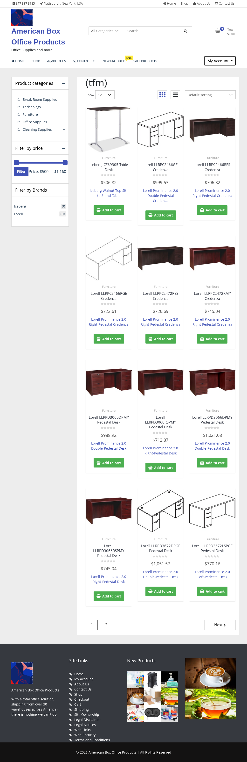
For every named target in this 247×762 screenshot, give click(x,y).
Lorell (18, 214)
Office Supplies (35, 122)
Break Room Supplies (40, 99)
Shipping (81, 709)
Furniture (109, 158)
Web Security (85, 735)
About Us (203, 3)
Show (90, 95)
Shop (184, 3)
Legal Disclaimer (87, 719)
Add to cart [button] (111, 210)
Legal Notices (85, 724)
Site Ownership (86, 714)
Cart (77, 704)
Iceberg (20, 206)
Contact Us (226, 3)
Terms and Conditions (92, 740)
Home (171, 3)
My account (83, 679)
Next (218, 624)
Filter (21, 171)
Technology (32, 107)
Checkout (81, 699)
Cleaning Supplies (37, 129)
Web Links (82, 729)
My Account (218, 61)
